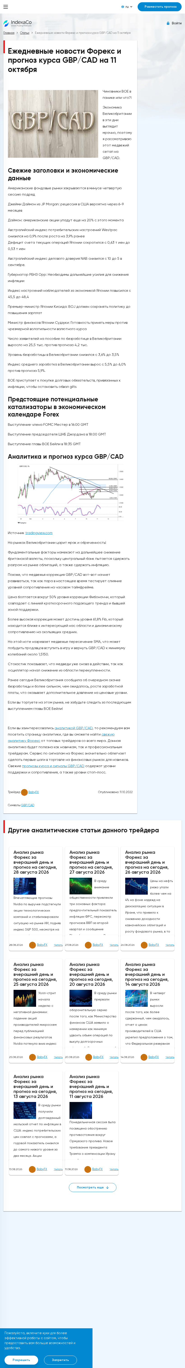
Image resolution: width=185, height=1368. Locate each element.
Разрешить (21, 1360)
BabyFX (33, 792)
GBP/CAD (27, 805)
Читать (58, 945)
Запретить (60, 1360)
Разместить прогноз (161, 7)
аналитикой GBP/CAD (73, 728)
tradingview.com (39, 533)
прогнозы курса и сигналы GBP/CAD (53, 766)
